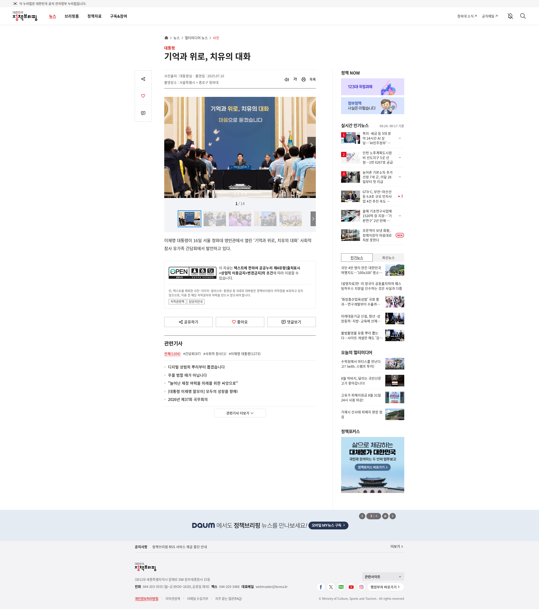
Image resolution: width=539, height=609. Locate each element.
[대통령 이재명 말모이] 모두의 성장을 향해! (203, 391)
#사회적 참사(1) (214, 353)
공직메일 (488, 16)
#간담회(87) (192, 353)
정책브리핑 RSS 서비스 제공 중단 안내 (179, 547)
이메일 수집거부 (197, 598)
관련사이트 (372, 576)
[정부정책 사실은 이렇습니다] (372, 105)
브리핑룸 (72, 16)
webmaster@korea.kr (272, 586)
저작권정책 (177, 301)
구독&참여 (118, 16)
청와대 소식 (465, 16)
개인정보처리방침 (146, 598)
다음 (311, 145)
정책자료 (94, 16)
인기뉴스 (357, 257)
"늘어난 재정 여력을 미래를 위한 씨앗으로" (203, 383)
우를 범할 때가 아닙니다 (187, 375)
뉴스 (52, 16)
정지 (385, 516)
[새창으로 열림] (303, 79)
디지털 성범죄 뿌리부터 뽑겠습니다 (196, 367)
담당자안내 (196, 301)
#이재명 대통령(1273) (245, 353)
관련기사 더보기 (237, 412)
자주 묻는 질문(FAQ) (228, 598)
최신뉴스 (388, 257)
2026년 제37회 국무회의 (188, 399)
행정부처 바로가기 (384, 586)
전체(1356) (172, 353)
